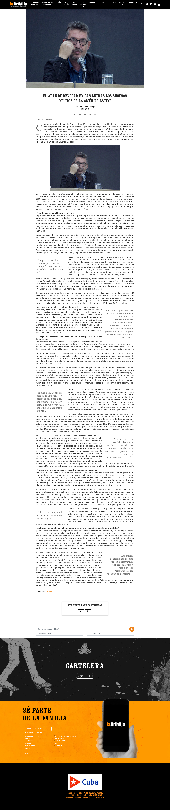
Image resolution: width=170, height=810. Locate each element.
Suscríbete (29, 753)
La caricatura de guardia (47, 3)
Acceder (85, 676)
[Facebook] (151, 4)
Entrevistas (112, 2)
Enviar (131, 629)
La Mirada (74, 3)
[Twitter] (147, 4)
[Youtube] (155, 4)
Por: (77, 107)
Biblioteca (133, 2)
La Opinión (66, 3)
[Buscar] (142, 4)
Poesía (58, 2)
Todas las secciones (33, 733)
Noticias (101, 2)
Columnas (123, 2)
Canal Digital (83, 3)
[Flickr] (159, 4)
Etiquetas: (40, 591)
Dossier (92, 2)
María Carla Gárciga (87, 107)
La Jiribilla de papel (34, 3)
